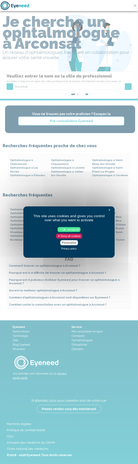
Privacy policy (69, 248)
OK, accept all (70, 229)
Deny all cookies (70, 236)
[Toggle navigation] (135, 5)
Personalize (69, 242)
